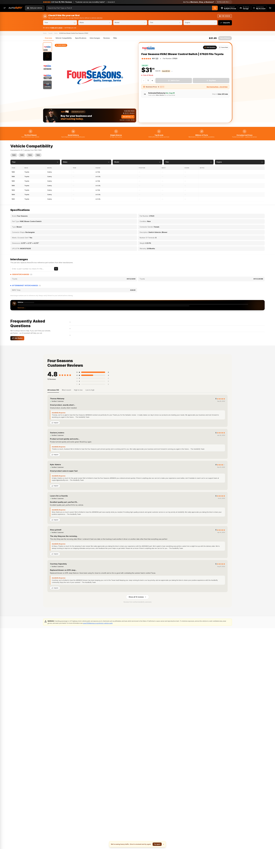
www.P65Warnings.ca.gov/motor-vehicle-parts (98, 623)
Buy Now (212, 80)
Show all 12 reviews (136, 597)
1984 (30, 155)
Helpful (56, 423)
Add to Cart (175, 80)
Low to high (90, 390)
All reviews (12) (53, 390)
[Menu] (5, 8)
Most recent (66, 390)
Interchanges (95, 38)
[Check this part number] (56, 268)
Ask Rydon (19, 338)
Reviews (106, 38)
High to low (78, 390)
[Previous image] (57, 75)
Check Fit (226, 23)
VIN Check (225, 16)
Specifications (80, 38)
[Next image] (133, 75)
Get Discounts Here (223, 2)
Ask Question (211, 47)
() (156, 58)
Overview (48, 38)
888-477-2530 (56, 28)
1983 (38, 155)
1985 (22, 155)
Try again (157, 844)
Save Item (224, 47)
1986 (14, 155)
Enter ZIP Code (223, 94)
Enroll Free (127, 116)
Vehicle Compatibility (63, 38)
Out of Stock (225, 38)
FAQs (115, 38)
